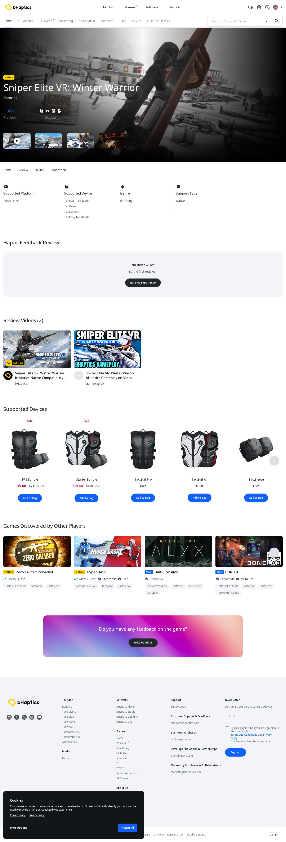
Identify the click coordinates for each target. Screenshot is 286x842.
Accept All (128, 827)
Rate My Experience (143, 282)
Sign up (235, 752)
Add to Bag (30, 498)
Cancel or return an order (168, 834)
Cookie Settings (196, 834)
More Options (18, 827)
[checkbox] (227, 728)
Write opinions (143, 642)
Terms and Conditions (244, 734)
